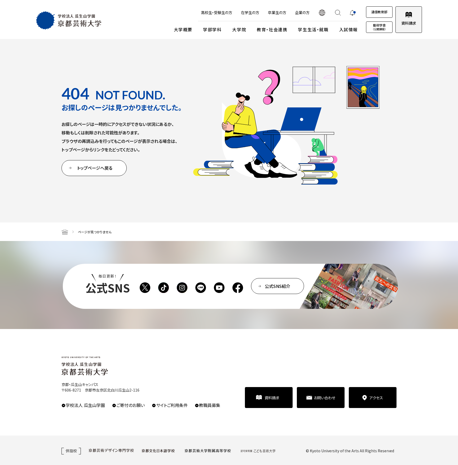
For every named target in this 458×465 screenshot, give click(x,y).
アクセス (376, 397)
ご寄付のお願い (130, 405)
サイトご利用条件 (172, 405)
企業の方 (302, 12)
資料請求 (408, 23)
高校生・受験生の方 (216, 12)
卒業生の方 (277, 12)
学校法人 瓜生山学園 (85, 405)
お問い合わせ (324, 397)
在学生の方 (250, 12)
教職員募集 (209, 405)
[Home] (64, 231)
